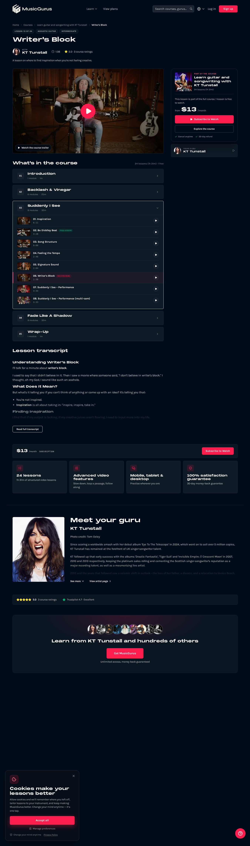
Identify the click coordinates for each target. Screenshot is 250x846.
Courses (28, 25)
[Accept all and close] (73, 776)
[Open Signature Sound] (88, 266)
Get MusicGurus (125, 653)
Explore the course (204, 128)
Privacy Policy (51, 834)
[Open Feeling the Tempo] (88, 255)
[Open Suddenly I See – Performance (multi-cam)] (88, 300)
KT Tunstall (34, 53)
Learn (90, 9)
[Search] (191, 9)
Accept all (42, 820)
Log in (212, 9)
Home (16, 25)
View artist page (99, 581)
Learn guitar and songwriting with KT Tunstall (62, 25)
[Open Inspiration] (88, 220)
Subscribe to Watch (206, 119)
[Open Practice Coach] (240, 833)
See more (75, 581)
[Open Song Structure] (88, 243)
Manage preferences (44, 828)
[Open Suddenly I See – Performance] (88, 289)
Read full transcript (27, 429)
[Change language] (201, 9)
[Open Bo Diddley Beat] (88, 232)
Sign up (228, 8)
